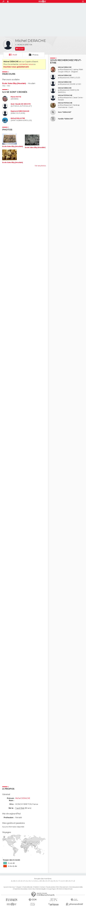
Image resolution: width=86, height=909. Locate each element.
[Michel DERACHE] (7, 44)
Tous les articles (50, 887)
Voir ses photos (40, 166)
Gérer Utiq (31, 889)
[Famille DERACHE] (53, 119)
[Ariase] (53, 904)
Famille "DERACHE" (65, 119)
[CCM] (32, 899)
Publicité (36, 887)
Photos (35, 55)
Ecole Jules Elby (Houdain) (14, 83)
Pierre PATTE (16, 97)
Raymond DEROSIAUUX (20, 111)
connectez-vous (26, 64)
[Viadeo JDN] (32, 904)
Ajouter (20, 49)
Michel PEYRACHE (65, 95)
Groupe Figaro (51, 889)
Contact (42, 887)
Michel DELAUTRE (18, 118)
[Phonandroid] (74, 904)
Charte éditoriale (27, 887)
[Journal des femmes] (11, 899)
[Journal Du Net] (53, 899)
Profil (15, 55)
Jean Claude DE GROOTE (20, 104)
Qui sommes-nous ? (9, 887)
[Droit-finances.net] (74, 899)
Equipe (19, 887)
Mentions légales (41, 889)
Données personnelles (76, 887)
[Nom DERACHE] (53, 112)
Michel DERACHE (64, 67)
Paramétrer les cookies (20, 889)
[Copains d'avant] (11, 904)
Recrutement (64, 887)
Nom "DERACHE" (64, 112)
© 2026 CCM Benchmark (64, 889)
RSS (57, 887)
